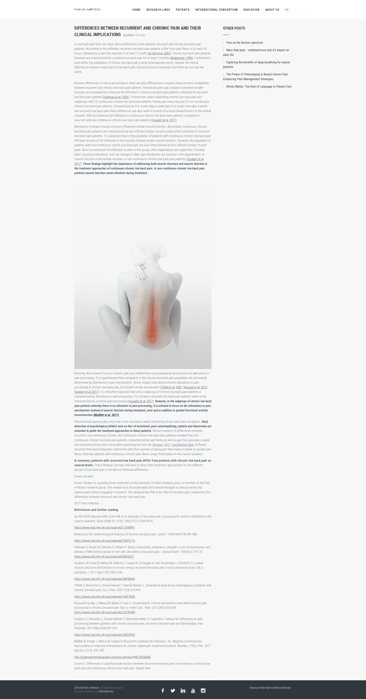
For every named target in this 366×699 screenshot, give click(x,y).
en (287, 9)
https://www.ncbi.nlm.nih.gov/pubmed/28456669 (104, 579)
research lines (158, 9)
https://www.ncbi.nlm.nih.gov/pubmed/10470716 (104, 541)
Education (251, 9)
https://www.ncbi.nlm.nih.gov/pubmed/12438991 (104, 527)
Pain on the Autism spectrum (244, 42)
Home (136, 9)
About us (272, 9)
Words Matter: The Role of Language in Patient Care (259, 86)
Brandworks (106, 691)
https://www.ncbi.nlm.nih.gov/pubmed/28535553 (104, 635)
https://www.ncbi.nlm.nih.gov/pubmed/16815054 (104, 596)
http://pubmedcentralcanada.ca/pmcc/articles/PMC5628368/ (112, 657)
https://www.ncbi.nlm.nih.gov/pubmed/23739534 (104, 612)
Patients (183, 9)
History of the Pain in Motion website (270, 687)
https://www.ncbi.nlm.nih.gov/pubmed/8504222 (103, 556)
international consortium (216, 9)
